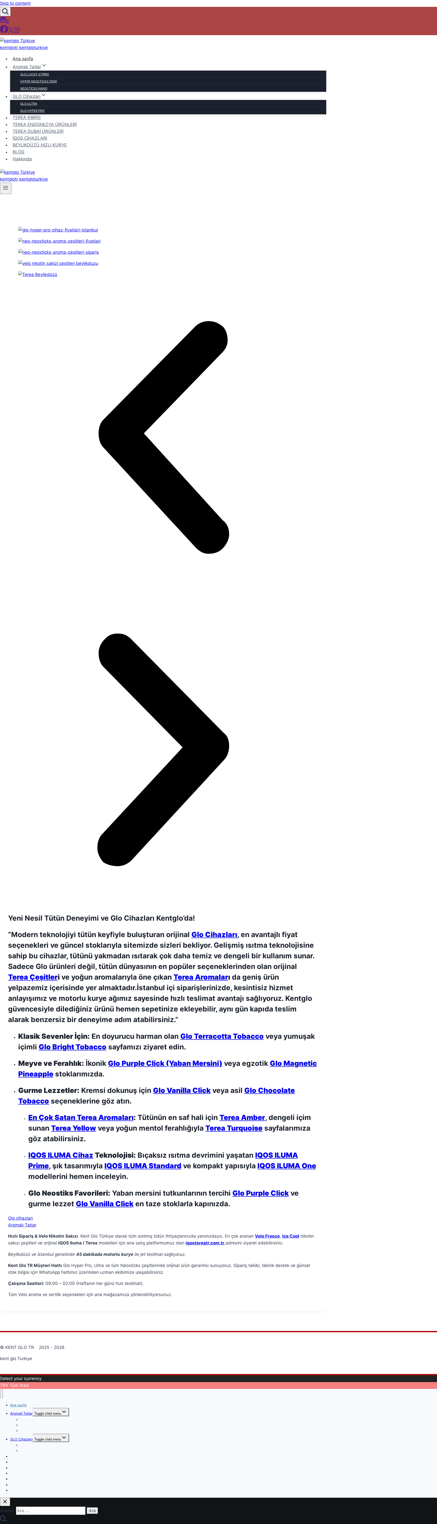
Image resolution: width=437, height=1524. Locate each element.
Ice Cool (290, 1236)
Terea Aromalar (200, 977)
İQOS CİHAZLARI (30, 138)
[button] (163, 438)
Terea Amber (242, 1117)
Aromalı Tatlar (21, 1413)
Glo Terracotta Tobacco (222, 1036)
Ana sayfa (23, 58)
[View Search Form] (5, 11)
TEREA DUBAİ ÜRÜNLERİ (38, 131)
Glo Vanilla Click (182, 1090)
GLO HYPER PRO (32, 111)
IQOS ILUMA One (286, 1165)
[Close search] (5, 1502)
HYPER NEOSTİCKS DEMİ (38, 81)
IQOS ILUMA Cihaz (60, 1155)
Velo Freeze (267, 1236)
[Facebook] (4, 31)
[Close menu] (1, 1394)
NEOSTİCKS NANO (33, 88)
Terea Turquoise (234, 1128)
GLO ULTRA (28, 103)
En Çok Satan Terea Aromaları (81, 1117)
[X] (11, 31)
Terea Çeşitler (33, 977)
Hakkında (22, 158)
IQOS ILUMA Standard (142, 1165)
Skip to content (15, 3)
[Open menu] (5, 188)
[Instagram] (17, 31)
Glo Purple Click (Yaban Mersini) (165, 1063)
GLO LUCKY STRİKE (34, 74)
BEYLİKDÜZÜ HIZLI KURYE (40, 144)
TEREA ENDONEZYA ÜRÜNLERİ (45, 124)
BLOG (19, 152)
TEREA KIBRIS (27, 117)
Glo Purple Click (260, 1193)
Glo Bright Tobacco (72, 1047)
